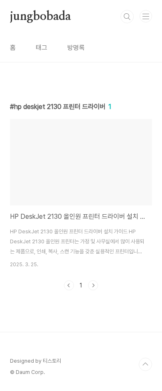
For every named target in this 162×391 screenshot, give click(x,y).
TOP (145, 364)
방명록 (76, 48)
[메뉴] (146, 16)
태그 (41, 48)
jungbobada (40, 16)
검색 (127, 16)
